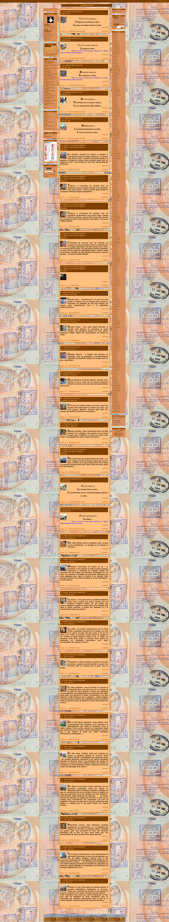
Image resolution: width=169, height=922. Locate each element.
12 (47, 49)
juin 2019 (114, 184)
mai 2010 (114, 376)
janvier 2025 (115, 67)
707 (92, 910)
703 (80, 910)
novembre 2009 (116, 387)
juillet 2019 (115, 183)
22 (52, 51)
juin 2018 (114, 206)
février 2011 (115, 360)
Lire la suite (105, 27)
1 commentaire (105, 31)
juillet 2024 (115, 77)
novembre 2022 (116, 112)
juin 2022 (114, 121)
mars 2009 (115, 401)
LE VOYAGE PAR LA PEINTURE (49, 98)
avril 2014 (114, 293)
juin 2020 (114, 163)
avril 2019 (114, 188)
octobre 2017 (115, 220)
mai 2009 (114, 397)
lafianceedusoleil (48, 122)
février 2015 (115, 276)
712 (106, 910)
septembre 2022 (116, 116)
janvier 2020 (115, 172)
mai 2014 (114, 292)
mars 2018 (115, 211)
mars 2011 (115, 358)
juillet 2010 (115, 373)
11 (45, 49)
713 (109, 910)
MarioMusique (47, 117)
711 (103, 910)
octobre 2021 (115, 135)
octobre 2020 (115, 156)
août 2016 (114, 244)
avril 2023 (114, 104)
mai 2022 (114, 123)
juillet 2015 (115, 267)
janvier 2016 (115, 257)
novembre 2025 (116, 49)
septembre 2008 (116, 411)
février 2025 (115, 65)
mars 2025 (115, 63)
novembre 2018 (116, 197)
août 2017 (114, 223)
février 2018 (115, 213)
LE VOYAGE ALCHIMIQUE (47, 71)
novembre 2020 (116, 155)
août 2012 (114, 329)
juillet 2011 (115, 351)
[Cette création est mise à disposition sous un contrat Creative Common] (47, 168)
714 (85, 912)
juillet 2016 (115, 246)
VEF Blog (3, 2)
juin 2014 (114, 290)
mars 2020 (115, 169)
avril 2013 (114, 315)
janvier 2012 (115, 341)
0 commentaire (105, 85)
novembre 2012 (116, 323)
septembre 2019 (116, 179)
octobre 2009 (115, 388)
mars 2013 (115, 316)
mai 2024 (114, 81)
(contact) (46, 24)
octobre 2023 (115, 93)
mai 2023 (114, 102)
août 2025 (114, 54)
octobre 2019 (115, 177)
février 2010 (115, 381)
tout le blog (46, 107)
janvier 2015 (115, 278)
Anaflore (46, 113)
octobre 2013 (115, 304)
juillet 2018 (115, 204)
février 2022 (115, 128)
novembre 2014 (116, 281)
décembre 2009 (116, 385)
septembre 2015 (116, 264)
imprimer (62, 31)
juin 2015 (114, 269)
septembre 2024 (116, 74)
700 (71, 910)
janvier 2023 (115, 109)
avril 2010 (114, 378)
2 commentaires (104, 138)
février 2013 (115, 318)
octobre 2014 (115, 283)
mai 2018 (114, 207)
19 (47, 51)
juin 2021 (114, 142)
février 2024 (115, 86)
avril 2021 (114, 146)
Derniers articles (48, 36)
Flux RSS (46, 176)
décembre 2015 (116, 258)
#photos (118, 433)
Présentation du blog (49, 34)
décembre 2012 (116, 322)
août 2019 (114, 181)
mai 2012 (114, 334)
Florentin (46, 115)
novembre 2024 (116, 70)
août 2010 (114, 371)
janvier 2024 (115, 88)
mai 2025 (114, 60)
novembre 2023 (116, 91)
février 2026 (115, 44)
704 (83, 910)
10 (55, 47)
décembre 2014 (116, 279)
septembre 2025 (116, 53)
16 (53, 49)
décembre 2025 (116, 47)
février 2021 (115, 149)
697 (62, 910)
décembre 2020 (116, 153)
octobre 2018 (115, 198)
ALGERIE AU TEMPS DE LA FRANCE (77, 31)
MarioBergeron (47, 125)
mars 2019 (115, 190)
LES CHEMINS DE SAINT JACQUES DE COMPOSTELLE (49, 62)
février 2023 (115, 107)
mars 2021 (115, 147)
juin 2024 (114, 79)
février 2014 (115, 297)
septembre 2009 (116, 390)
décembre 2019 (116, 174)
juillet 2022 (115, 119)
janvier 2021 (115, 151)
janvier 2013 (115, 320)
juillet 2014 (115, 288)
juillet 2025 (115, 56)
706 (89, 910)
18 (45, 51)
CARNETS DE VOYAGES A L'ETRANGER (50, 74)
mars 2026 (115, 42)
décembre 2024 (116, 68)
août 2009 (114, 392)
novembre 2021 (116, 133)
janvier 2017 (115, 235)
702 (77, 910)
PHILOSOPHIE (47, 93)
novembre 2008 (116, 408)
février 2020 (115, 170)
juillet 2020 (115, 162)
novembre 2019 (116, 176)
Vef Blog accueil (118, 11)
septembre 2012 (116, 327)
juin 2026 (114, 37)
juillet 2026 (115, 35)
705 (86, 910)
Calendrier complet (50, 54)
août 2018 (114, 202)
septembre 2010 (116, 369)
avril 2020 (114, 167)
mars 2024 (115, 84)
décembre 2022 (116, 111)
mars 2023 (115, 105)
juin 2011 (114, 353)
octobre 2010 (115, 367)
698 (65, 910)
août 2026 (114, 33)
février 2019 (115, 191)
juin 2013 (114, 311)
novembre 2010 (116, 366)
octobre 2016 (115, 241)
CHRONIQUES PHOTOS (50, 77)
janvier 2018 (115, 214)
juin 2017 (114, 227)
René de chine (47, 136)
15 (52, 49)
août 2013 (114, 308)
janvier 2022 (115, 130)
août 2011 (114, 350)
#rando (116, 435)
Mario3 (46, 124)
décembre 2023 (116, 89)
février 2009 (115, 402)
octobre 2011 (115, 346)
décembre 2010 (116, 364)
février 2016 (115, 255)
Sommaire (46, 39)
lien (65, 31)
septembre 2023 (116, 95)
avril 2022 (114, 125)
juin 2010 (114, 374)
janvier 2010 (115, 383)
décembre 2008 (116, 406)
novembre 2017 (116, 218)
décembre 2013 (116, 300)
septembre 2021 (116, 137)
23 (53, 51)
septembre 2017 (116, 221)
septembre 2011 (116, 348)
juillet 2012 (115, 330)
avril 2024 (114, 82)
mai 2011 (114, 355)
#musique (118, 431)
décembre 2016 (116, 237)
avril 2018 (114, 209)
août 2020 (114, 160)
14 (50, 49)
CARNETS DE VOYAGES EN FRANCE (50, 68)
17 (55, 49)
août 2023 (114, 97)
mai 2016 (114, 249)
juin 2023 (114, 100)
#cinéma (116, 430)
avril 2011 (114, 357)
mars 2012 (115, 337)
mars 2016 (115, 253)
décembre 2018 (116, 195)
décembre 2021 (116, 132)
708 (94, 910)
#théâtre (120, 435)
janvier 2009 (115, 404)
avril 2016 (114, 251)
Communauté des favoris (49, 128)
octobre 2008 (115, 409)
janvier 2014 (115, 299)
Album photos (47, 38)
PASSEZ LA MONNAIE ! (50, 95)
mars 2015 (115, 274)
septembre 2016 (116, 242)
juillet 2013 (115, 309)
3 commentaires (104, 340)
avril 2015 (114, 272)
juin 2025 (114, 58)
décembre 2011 (116, 343)
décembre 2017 (116, 216)
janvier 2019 (115, 193)
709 (97, 910)
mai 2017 (114, 228)
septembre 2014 (116, 285)
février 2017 (115, 234)
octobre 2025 (115, 51)
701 (74, 910)
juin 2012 (114, 332)
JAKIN (45, 134)
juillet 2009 (115, 394)
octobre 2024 (115, 72)
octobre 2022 (115, 114)
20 (48, 51)
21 (50, 51)
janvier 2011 (115, 362)
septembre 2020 (116, 158)
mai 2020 (114, 165)
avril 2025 (114, 61)
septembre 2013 (116, 306)
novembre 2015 (116, 260)
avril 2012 (114, 336)
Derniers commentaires (49, 174)
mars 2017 (115, 232)
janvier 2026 (115, 46)
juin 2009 (114, 395)
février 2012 (115, 339)
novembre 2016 (116, 239)
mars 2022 (115, 126)
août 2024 (114, 75)
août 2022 (114, 118)
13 (48, 49)
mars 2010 (115, 380)
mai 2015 (114, 271)
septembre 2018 (116, 200)
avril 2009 (114, 399)
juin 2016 (114, 248)
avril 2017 (114, 230)
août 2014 (114, 286)
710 (100, 910)
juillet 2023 (115, 98)
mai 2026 (114, 38)
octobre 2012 (115, 325)
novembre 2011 (116, 344)
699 (68, 910)
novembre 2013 (116, 302)
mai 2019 (114, 186)
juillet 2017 (115, 225)
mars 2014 (115, 295)
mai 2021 (114, 144)
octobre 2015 (115, 262)
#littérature (120, 430)
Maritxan (46, 120)
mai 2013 (114, 313)
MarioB (46, 118)
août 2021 (114, 139)
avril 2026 (114, 40)
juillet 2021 (115, 140)
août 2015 (114, 265)
